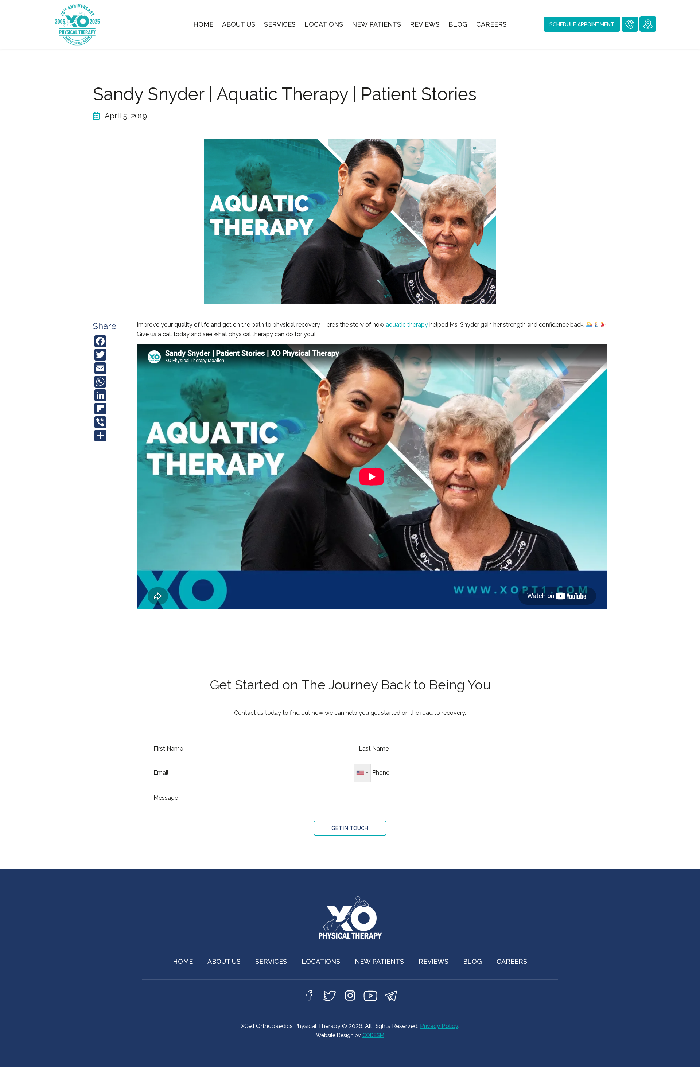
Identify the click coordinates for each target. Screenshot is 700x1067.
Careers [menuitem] (491, 24)
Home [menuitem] (203, 24)
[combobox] (362, 773)
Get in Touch (349, 828)
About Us (224, 961)
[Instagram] (350, 997)
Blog (472, 961)
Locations (321, 961)
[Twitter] (329, 997)
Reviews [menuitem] (425, 24)
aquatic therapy (407, 324)
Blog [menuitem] (457, 24)
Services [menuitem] (280, 24)
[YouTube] (370, 997)
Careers (512, 961)
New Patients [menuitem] (376, 24)
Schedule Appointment (581, 24)
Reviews (433, 961)
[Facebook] (309, 997)
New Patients (379, 961)
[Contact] (391, 997)
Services (271, 961)
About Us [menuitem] (238, 24)
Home (183, 961)
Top (682, 1049)
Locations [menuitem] (323, 24)
